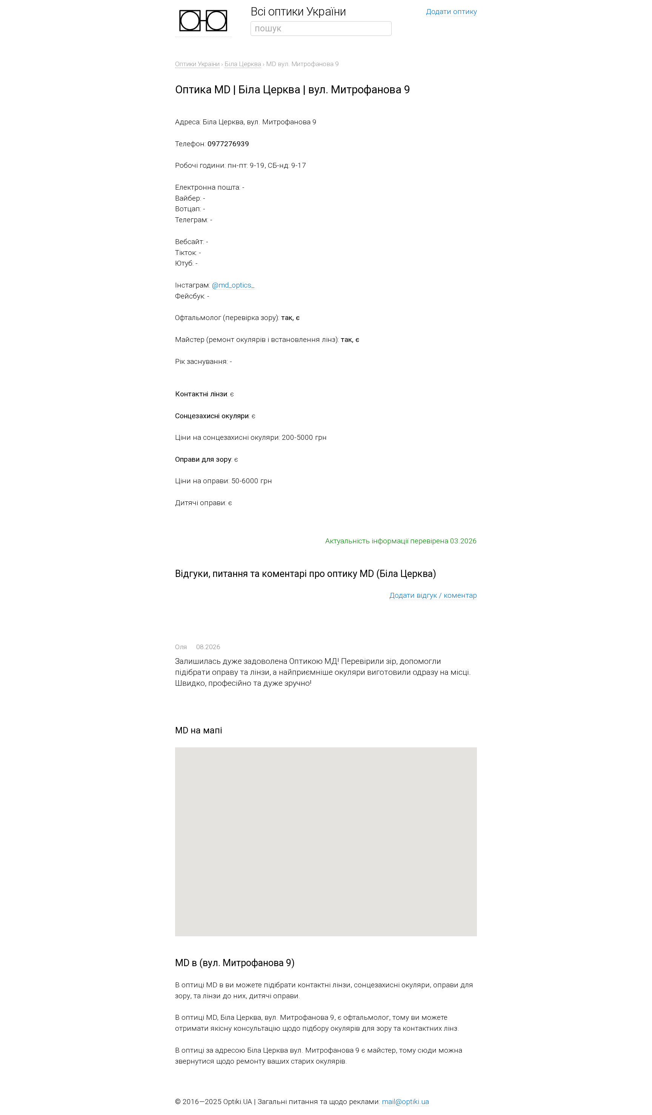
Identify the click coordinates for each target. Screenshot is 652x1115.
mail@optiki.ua (405, 1101)
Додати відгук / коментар (433, 595)
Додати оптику (451, 11)
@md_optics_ (233, 285)
